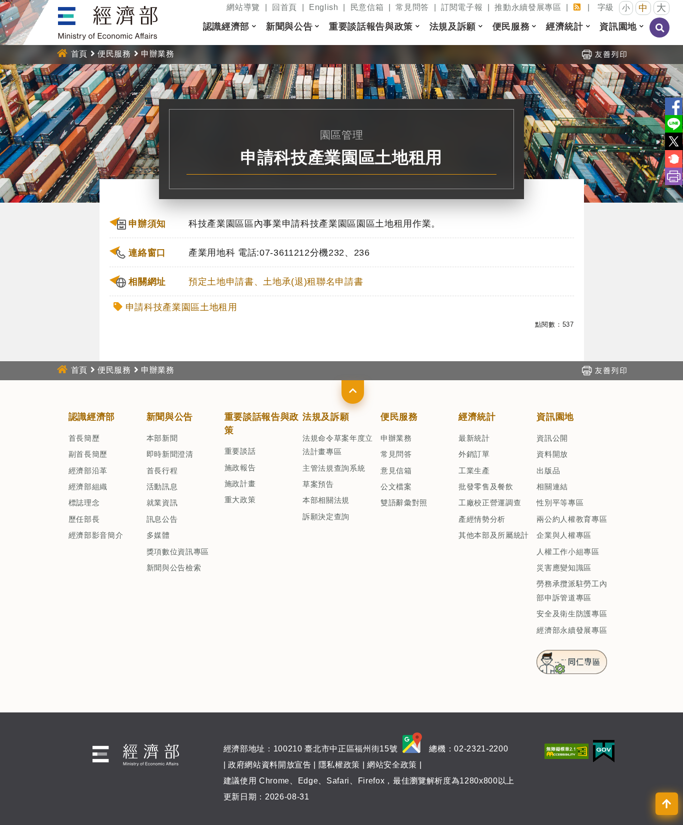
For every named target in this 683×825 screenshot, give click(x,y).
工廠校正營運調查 (489, 502)
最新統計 (474, 438)
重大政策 (240, 499)
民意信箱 (367, 7)
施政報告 (240, 467)
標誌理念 (84, 502)
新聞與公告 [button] (289, 27)
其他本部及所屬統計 (493, 535)
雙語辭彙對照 (404, 502)
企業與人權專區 (564, 535)
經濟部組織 (88, 486)
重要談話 (240, 451)
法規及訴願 (325, 417)
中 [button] (643, 8)
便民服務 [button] (511, 27)
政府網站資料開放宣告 (270, 764)
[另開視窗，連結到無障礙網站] (566, 750)
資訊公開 (552, 438)
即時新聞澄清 (170, 454)
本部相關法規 (326, 500)
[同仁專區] (571, 659)
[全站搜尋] (660, 35)
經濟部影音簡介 (96, 535)
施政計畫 (240, 483)
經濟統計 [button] (565, 27)
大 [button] (661, 8)
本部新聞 (162, 438)
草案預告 (318, 484)
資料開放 (552, 454)
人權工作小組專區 (567, 551)
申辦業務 (396, 438)
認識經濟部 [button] (226, 27)
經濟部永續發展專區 (571, 630)
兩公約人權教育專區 (571, 519)
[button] (353, 391)
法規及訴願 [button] (453, 27)
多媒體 (158, 535)
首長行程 (162, 470)
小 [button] (626, 8)
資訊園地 (555, 417)
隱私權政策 (339, 764)
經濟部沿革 (88, 470)
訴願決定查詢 (326, 516)
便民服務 (114, 54)
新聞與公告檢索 (174, 567)
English (323, 7)
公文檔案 (396, 486)
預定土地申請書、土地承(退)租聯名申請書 (275, 282)
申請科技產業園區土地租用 (182, 307)
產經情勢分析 (482, 519)
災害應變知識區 (564, 567)
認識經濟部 (91, 417)
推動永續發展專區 (527, 7)
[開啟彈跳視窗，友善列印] (604, 54)
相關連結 (552, 486)
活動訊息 (162, 486)
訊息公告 (162, 519)
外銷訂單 (474, 454)
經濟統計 (477, 417)
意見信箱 (396, 470)
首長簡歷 (84, 438)
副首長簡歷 (88, 454)
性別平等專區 (560, 502)
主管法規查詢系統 (333, 468)
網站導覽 (243, 7)
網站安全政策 (392, 764)
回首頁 (284, 7)
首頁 (79, 54)
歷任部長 (84, 519)
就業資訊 (162, 502)
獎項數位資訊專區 (177, 551)
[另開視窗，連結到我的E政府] (603, 750)
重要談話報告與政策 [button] (371, 27)
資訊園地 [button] (618, 27)
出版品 (548, 470)
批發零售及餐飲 (486, 486)
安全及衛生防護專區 (571, 613)
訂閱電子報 (461, 7)
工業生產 (474, 470)
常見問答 (412, 7)
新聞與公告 (169, 417)
